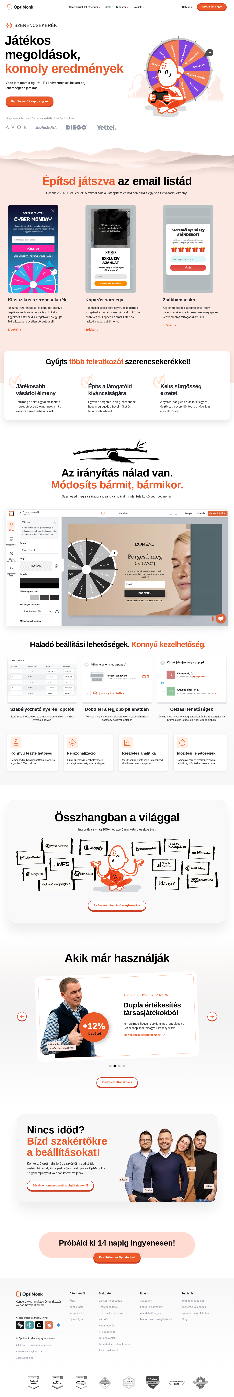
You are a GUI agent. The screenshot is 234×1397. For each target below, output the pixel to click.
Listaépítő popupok (110, 1300)
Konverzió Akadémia (193, 1306)
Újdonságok (76, 1319)
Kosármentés (107, 1325)
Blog (184, 1319)
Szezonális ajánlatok (111, 1313)
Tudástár (121, 7)
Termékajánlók (107, 1338)
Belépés (187, 7)
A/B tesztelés (107, 1331)
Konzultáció (77, 1306)
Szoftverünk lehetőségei (83, 7)
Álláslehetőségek (150, 1313)
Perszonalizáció (108, 1350)
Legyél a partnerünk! (152, 1306)
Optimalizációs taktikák (195, 1313)
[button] (110, 1066)
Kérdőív (103, 1319)
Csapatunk (146, 1300)
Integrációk (76, 1313)
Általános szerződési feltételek (33, 1345)
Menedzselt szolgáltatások (156, 1319)
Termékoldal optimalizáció (114, 1344)
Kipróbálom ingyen (211, 6)
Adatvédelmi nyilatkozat (29, 1351)
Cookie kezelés (24, 1357)
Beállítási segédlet (192, 1300)
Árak (108, 7)
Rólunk (138, 7)
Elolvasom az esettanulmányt (142, 1044)
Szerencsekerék (108, 1306)
